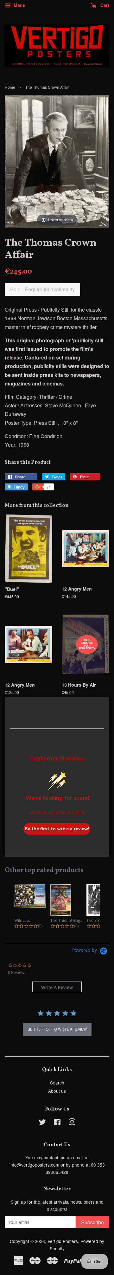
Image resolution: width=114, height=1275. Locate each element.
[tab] (56, 986)
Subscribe (92, 1222)
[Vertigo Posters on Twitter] (42, 1123)
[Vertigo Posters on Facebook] (57, 1123)
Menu (19, 5)
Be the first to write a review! (57, 829)
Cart (104, 5)
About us (57, 1091)
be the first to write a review (57, 1029)
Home (10, 87)
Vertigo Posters (63, 1241)
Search (57, 1082)
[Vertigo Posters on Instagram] (71, 1123)
